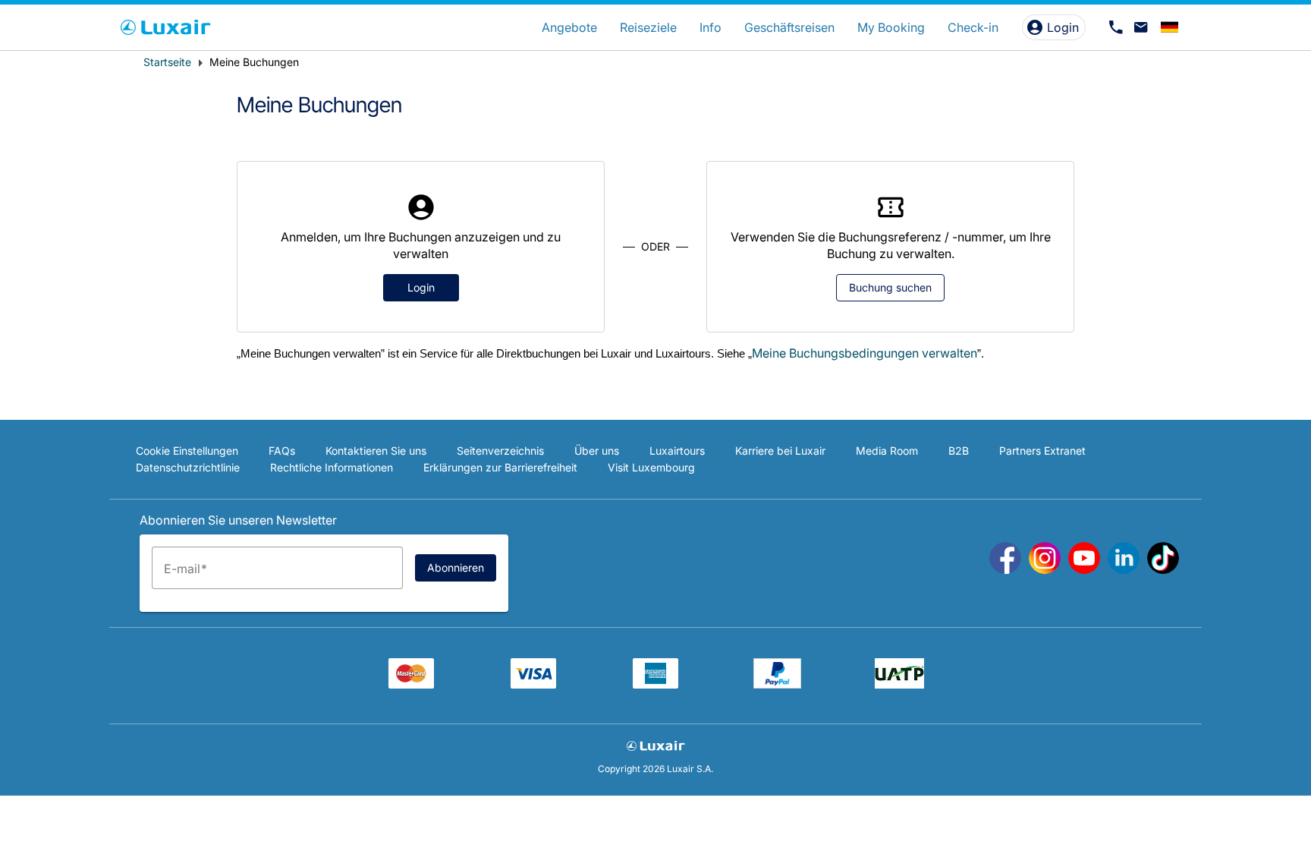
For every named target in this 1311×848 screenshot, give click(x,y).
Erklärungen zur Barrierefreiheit (500, 467)
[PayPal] (777, 684)
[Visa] (533, 684)
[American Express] (655, 684)
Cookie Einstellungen (187, 450)
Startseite (167, 61)
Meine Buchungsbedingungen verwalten (864, 353)
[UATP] (899, 684)
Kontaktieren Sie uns (375, 450)
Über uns (596, 450)
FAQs (282, 450)
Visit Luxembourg (651, 467)
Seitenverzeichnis (500, 450)
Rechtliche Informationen (331, 467)
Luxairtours (677, 450)
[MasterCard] (411, 684)
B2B (958, 450)
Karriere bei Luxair (780, 450)
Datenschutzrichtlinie (188, 467)
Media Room (887, 450)
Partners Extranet (1042, 450)
